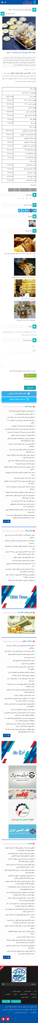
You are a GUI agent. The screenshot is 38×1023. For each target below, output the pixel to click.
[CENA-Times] (19, 597)
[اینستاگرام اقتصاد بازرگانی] (27, 400)
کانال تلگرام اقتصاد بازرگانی (17, 393)
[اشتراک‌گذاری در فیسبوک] (31, 211)
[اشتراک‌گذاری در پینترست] (19, 211)
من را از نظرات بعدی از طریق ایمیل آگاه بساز (22, 371)
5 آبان (17, 190)
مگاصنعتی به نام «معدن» (27, 664)
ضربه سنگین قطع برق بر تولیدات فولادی (23, 557)
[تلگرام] (3, 1020)
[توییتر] (8, 1020)
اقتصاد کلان (27, 991)
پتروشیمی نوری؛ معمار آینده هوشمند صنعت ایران (21, 461)
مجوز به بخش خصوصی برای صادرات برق (23, 560)
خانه (35, 991)
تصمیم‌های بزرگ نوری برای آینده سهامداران (22, 426)
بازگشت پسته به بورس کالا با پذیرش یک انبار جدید (20, 432)
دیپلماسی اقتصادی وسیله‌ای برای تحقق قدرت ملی (21, 672)
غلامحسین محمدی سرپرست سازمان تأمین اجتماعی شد (19, 429)
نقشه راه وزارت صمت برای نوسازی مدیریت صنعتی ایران (19, 651)
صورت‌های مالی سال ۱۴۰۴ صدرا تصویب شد (22, 501)
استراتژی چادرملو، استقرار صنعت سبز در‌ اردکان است (20, 417)
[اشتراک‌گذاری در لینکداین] (23, 211)
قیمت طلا (33, 190)
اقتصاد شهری (23, 994)
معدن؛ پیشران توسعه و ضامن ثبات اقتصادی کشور (21, 654)
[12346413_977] (32, 223)
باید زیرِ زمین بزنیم (29, 657)
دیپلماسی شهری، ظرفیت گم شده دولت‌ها (23, 675)
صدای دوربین (25, 997)
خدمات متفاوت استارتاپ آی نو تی (25, 937)
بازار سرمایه (34, 994)
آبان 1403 (11, 190)
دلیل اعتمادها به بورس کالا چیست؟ (25, 464)
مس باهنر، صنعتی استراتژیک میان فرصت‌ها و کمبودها (20, 492)
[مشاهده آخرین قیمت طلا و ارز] (21, 624)
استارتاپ (34, 997)
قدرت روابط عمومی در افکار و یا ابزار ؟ (24, 695)
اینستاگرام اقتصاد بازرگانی (17, 399)
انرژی (15, 994)
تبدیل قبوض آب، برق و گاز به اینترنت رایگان (22, 435)
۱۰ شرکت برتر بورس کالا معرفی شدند (24, 414)
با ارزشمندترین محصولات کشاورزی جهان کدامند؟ (21, 411)
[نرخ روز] (19, 752)
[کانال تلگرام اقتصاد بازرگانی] (28, 394)
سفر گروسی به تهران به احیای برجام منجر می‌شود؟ (21, 580)
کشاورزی (8, 994)
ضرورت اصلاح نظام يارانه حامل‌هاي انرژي (23, 661)
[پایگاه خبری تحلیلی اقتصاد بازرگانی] (30, 2)
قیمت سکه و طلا (24, 190)
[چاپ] (3, 14)
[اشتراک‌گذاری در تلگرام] (35, 211)
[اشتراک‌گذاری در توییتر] (27, 211)
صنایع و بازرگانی (16, 991)
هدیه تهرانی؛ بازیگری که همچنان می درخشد (22, 710)
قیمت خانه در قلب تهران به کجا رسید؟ (24, 478)
